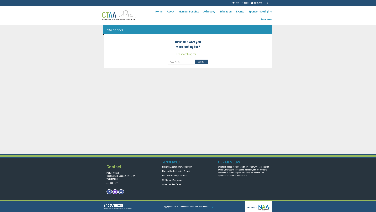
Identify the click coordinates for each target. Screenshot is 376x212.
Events (240, 11)
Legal (212, 206)
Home (158, 11)
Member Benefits (189, 11)
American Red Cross (172, 184)
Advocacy (209, 11)
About (170, 11)
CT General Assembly (172, 180)
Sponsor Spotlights (260, 11)
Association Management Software (118, 208)
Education (226, 11)
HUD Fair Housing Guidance (174, 175)
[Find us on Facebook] (109, 191)
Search (201, 62)
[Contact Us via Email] (121, 191)
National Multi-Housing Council (176, 171)
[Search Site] (267, 3)
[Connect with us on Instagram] (115, 191)
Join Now (266, 19)
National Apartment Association (177, 167)
